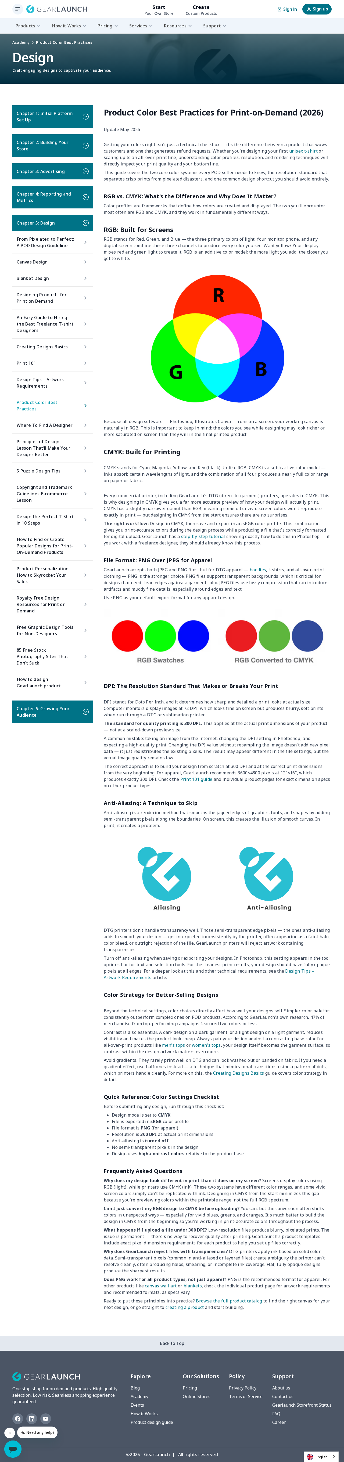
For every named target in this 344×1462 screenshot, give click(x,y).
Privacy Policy (242, 1388)
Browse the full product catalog (228, 1301)
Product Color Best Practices (64, 42)
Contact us (282, 1396)
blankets (192, 1286)
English (322, 1456)
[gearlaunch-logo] (56, 9)
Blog (135, 1388)
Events (137, 1405)
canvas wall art (160, 1286)
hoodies (257, 570)
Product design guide (152, 1422)
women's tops (206, 1045)
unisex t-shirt (303, 151)
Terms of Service (246, 1396)
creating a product (184, 1307)
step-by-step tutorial (202, 536)
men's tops (173, 1045)
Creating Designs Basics (238, 1073)
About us (281, 1388)
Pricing (190, 1388)
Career (279, 1422)
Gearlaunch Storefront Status (302, 1405)
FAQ (276, 1414)
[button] (52, 116)
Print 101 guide (195, 779)
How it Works (144, 1414)
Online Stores (196, 1396)
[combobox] (321, 1457)
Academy (21, 42)
